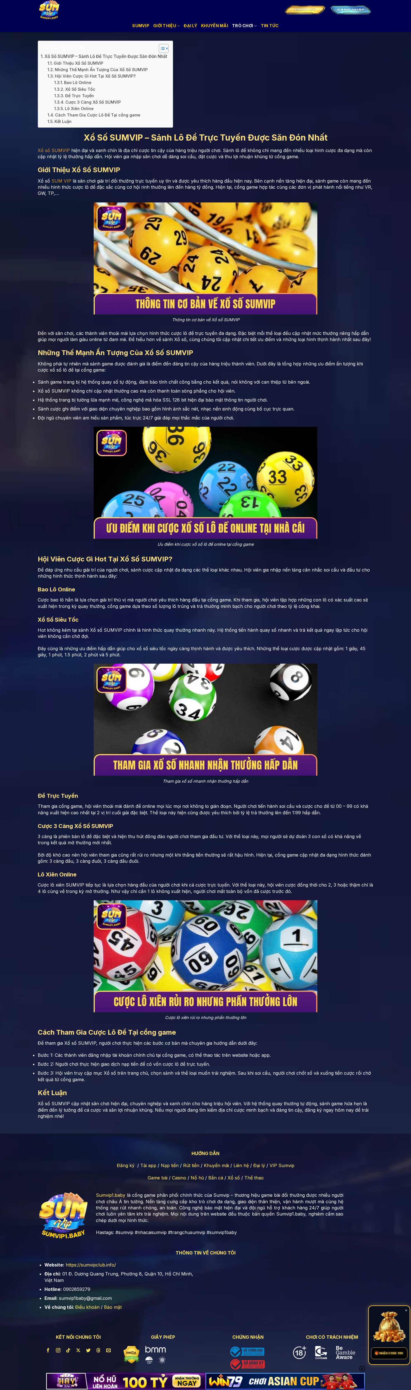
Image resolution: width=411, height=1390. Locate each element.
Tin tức (270, 25)
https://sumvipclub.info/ (91, 1265)
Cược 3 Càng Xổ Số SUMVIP (93, 102)
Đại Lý (190, 25)
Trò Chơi (242, 25)
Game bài (157, 1178)
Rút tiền (191, 1165)
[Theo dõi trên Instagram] (58, 1350)
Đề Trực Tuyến (79, 95)
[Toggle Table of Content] (161, 48)
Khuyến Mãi (214, 25)
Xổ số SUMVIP (54, 150)
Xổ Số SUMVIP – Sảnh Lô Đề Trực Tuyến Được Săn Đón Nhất (105, 56)
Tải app (148, 1165)
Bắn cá (215, 1178)
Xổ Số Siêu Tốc (80, 89)
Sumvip (140, 25)
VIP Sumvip (282, 1165)
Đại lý (259, 1165)
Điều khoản (87, 1307)
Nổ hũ (197, 1178)
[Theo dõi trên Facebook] (48, 1350)
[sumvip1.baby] (53, 10)
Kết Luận (63, 121)
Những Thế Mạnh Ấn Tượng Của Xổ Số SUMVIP (101, 69)
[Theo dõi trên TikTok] (68, 1350)
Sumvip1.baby (110, 1195)
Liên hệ (241, 1165)
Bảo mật (113, 1307)
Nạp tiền (170, 1165)
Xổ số (234, 1178)
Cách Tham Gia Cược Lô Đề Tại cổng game (97, 115)
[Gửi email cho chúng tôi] (108, 1350)
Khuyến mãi (216, 1165)
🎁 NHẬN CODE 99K (389, 1353)
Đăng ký (125, 1165)
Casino (179, 1178)
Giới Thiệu (164, 25)
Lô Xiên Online (79, 108)
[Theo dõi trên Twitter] (88, 1350)
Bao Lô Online (77, 82)
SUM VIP (61, 181)
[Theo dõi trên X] (78, 1350)
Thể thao (254, 1178)
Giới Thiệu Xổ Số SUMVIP (78, 63)
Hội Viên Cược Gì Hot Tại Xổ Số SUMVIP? (95, 76)
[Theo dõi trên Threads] (98, 1350)
